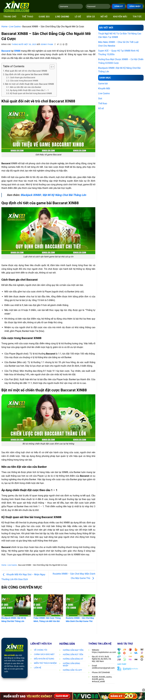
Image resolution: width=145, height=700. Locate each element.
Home (4, 26)
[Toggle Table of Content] (50, 66)
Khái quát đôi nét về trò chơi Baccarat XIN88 (26, 71)
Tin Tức (137, 16)
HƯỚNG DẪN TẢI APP (72, 670)
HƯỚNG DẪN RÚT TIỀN (73, 654)
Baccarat (5, 51)
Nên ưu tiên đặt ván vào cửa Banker (25, 87)
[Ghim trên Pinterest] (64, 44)
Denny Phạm (47, 44)
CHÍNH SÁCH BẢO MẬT (44, 654)
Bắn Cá (91, 16)
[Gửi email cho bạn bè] (61, 44)
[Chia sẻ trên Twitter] (58, 44)
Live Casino (62, 16)
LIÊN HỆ (37, 667)
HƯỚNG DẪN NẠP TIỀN (73, 650)
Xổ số (101, 108)
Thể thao (27, 16)
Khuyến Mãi (120, 16)
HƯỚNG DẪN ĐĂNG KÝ (73, 659)
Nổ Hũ (104, 16)
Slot (100, 98)
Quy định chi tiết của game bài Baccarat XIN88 (27, 74)
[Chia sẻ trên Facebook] (55, 44)
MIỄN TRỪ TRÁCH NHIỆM (45, 663)
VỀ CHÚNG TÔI (40, 650)
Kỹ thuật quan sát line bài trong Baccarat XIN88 (31, 93)
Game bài (44, 16)
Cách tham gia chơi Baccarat (23, 77)
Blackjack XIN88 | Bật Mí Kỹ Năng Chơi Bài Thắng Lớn (53, 195)
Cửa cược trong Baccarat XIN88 (24, 80)
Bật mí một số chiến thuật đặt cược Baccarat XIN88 (29, 84)
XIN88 (17, 51)
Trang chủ (9, 16)
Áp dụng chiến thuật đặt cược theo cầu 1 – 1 (29, 90)
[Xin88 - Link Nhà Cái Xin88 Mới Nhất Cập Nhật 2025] (20, 6)
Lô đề (78, 16)
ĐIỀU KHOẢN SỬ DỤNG (44, 659)
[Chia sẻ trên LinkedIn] (66, 44)
